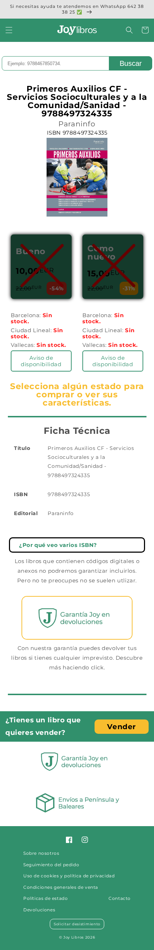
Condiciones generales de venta (60, 887)
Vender (121, 726)
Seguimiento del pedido (51, 864)
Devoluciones (39, 909)
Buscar (131, 63)
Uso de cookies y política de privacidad (69, 875)
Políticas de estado (45, 898)
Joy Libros (73, 937)
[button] (9, 30)
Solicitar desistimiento (77, 924)
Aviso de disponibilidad (41, 360)
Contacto (120, 898)
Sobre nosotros (41, 853)
